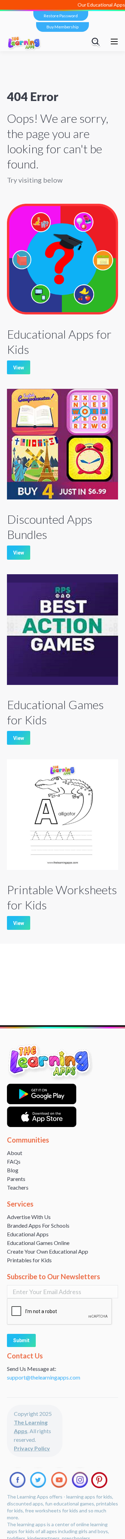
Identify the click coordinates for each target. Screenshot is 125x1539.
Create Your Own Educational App (47, 1251)
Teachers (17, 1187)
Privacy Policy (32, 1448)
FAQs (13, 1161)
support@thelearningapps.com (43, 1377)
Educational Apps (28, 1234)
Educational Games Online (38, 1242)
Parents (16, 1178)
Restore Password (61, 15)
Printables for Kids (29, 1260)
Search (96, 41)
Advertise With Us (29, 1216)
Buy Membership (62, 26)
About (14, 1152)
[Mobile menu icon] (114, 41)
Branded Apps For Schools (38, 1225)
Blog (12, 1170)
